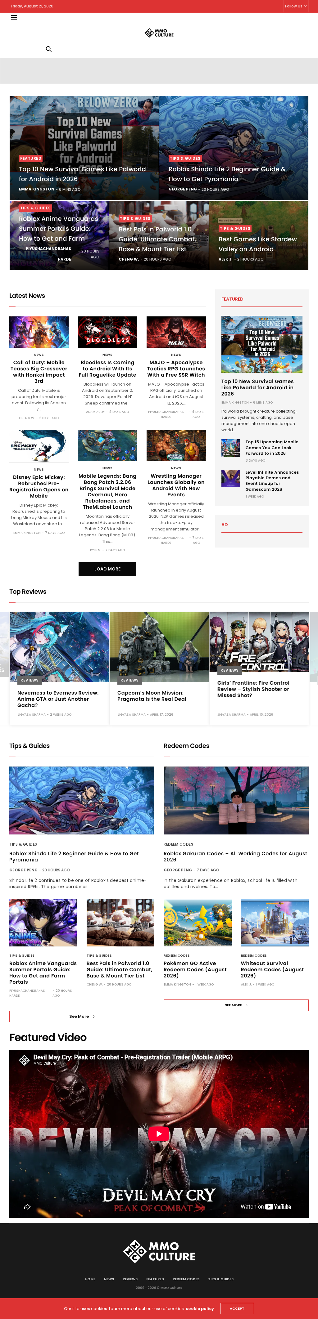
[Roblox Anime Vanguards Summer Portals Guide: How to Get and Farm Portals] (43, 923)
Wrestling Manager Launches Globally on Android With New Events (176, 485)
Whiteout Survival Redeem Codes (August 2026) (272, 969)
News (39, 354)
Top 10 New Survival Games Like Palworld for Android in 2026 (257, 387)
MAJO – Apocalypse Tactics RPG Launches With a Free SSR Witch (176, 368)
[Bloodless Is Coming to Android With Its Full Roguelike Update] (107, 332)
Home (90, 1279)
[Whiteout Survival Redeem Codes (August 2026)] (275, 923)
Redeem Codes (178, 844)
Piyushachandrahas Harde (48, 254)
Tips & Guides (185, 158)
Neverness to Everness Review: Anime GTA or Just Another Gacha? (58, 699)
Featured (30, 158)
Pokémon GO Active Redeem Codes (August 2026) (195, 969)
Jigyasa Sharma (31, 714)
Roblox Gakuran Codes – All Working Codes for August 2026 (235, 857)
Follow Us (293, 6)
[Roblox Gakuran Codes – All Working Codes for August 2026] (236, 800)
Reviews (29, 680)
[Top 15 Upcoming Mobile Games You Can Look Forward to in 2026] (230, 448)
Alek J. (226, 259)
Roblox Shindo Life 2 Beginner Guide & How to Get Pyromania (74, 857)
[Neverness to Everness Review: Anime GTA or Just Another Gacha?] (59, 647)
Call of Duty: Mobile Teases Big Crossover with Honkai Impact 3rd (39, 372)
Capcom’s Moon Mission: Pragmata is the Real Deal (151, 696)
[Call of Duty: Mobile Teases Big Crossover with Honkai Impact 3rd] (39, 332)
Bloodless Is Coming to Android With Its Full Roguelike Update (107, 368)
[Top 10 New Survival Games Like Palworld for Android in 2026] (84, 148)
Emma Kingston (36, 189)
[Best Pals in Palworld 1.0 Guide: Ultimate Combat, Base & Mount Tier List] (121, 923)
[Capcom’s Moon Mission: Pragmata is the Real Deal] (159, 647)
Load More (107, 569)
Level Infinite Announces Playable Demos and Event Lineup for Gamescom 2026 (272, 480)
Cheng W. (129, 259)
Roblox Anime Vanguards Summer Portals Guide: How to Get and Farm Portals (43, 973)
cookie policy (200, 1309)
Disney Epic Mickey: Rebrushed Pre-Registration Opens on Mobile (39, 486)
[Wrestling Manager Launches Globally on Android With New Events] (176, 445)
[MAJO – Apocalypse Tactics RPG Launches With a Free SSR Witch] (176, 332)
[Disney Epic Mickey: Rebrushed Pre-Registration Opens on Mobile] (39, 446)
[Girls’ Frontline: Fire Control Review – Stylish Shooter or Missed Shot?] (259, 642)
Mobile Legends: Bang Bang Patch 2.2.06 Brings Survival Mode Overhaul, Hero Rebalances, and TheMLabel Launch (108, 491)
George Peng (183, 189)
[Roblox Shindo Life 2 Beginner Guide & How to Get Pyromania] (233, 148)
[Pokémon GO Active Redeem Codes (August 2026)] (198, 923)
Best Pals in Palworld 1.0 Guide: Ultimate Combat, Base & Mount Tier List (157, 239)
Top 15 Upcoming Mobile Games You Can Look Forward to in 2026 (272, 447)
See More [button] (79, 1016)
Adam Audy (95, 411)
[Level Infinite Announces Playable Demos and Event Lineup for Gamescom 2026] (230, 478)
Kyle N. (95, 550)
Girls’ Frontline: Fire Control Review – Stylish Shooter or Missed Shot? (253, 689)
